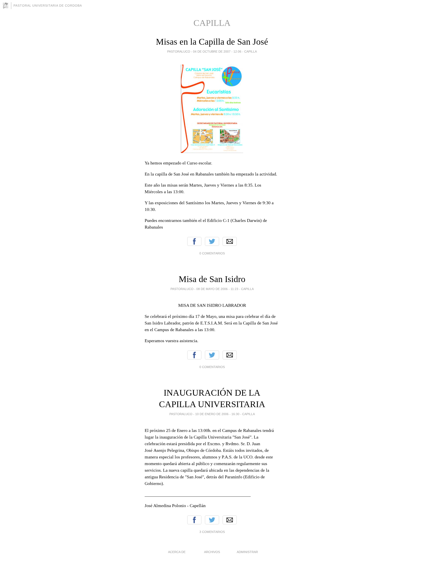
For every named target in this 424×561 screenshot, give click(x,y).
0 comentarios (212, 253)
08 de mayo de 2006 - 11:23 (217, 289)
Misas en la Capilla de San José (212, 42)
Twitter (212, 241)
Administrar (247, 552)
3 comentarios (212, 532)
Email (230, 241)
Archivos (212, 552)
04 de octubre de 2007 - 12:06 (217, 51)
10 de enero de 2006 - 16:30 (217, 414)
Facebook (194, 241)
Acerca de (177, 552)
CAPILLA (250, 51)
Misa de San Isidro (212, 279)
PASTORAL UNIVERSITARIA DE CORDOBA (47, 5)
